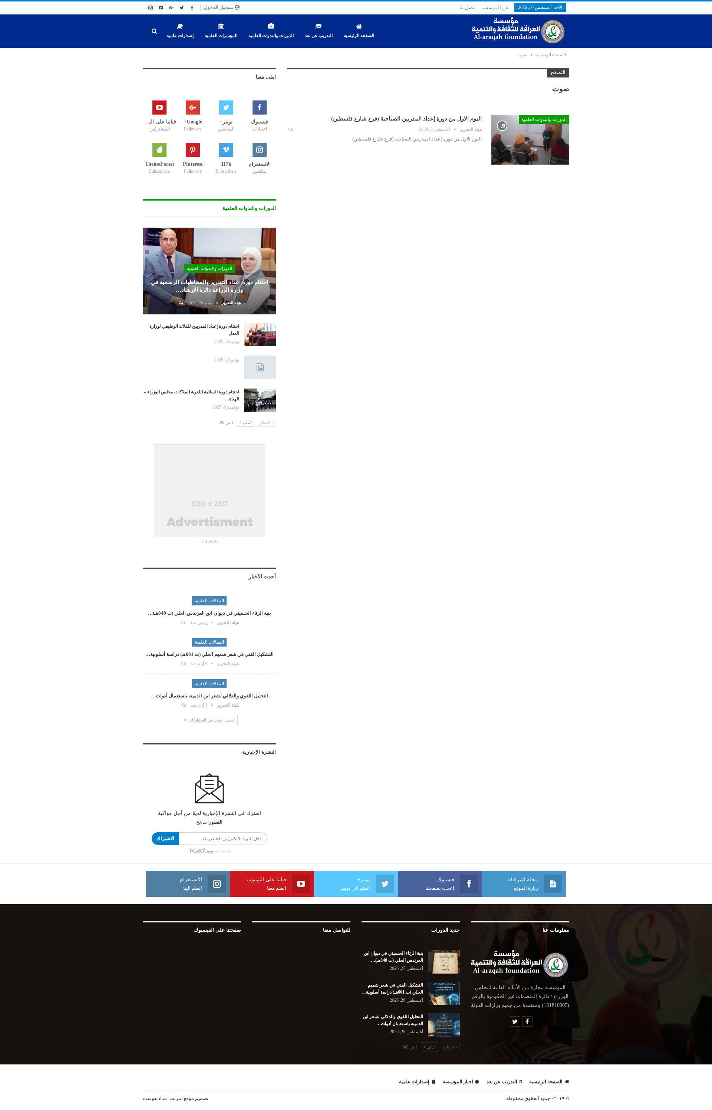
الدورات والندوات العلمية (271, 35)
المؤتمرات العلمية (221, 35)
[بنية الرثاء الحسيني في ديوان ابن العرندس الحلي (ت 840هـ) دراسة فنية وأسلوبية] (444, 962)
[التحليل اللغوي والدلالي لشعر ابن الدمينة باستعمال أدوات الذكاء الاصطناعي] (444, 1025)
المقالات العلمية (209, 600)
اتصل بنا (467, 7)
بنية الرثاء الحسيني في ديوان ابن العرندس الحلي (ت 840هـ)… (209, 613)
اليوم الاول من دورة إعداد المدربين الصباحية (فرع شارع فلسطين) (406, 119)
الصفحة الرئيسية (359, 35)
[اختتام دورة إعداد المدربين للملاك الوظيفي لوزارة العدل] (260, 335)
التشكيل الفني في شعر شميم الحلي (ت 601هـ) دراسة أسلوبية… (209, 654)
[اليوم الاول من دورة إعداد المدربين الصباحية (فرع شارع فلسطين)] (530, 140)
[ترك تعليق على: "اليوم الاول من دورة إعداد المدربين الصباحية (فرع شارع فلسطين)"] (290, 129)
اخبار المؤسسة (458, 1081)
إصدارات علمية (180, 35)
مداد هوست (155, 1098)
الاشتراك (165, 838)
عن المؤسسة (495, 7)
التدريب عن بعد (319, 35)
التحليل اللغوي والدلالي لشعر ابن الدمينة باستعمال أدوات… (209, 695)
